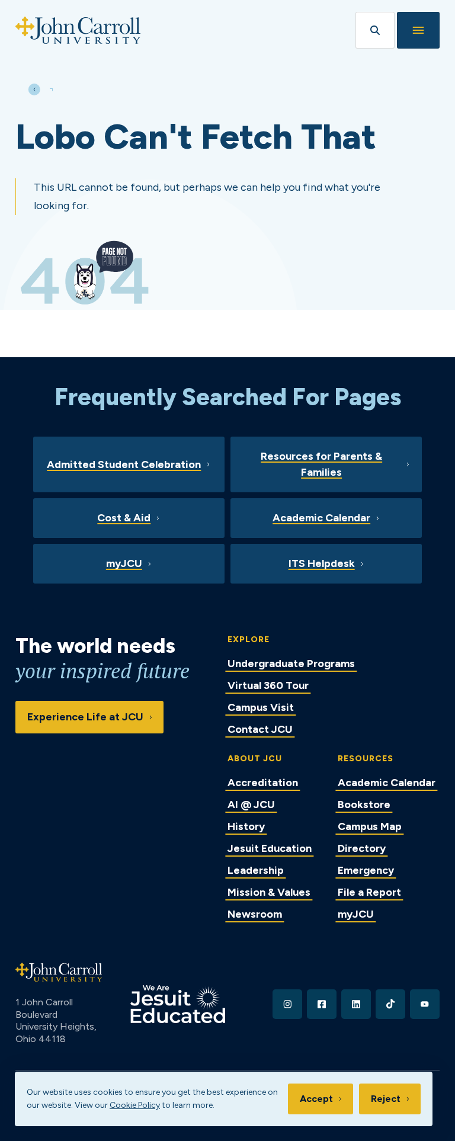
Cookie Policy (135, 1105)
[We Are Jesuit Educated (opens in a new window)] (178, 1004)
